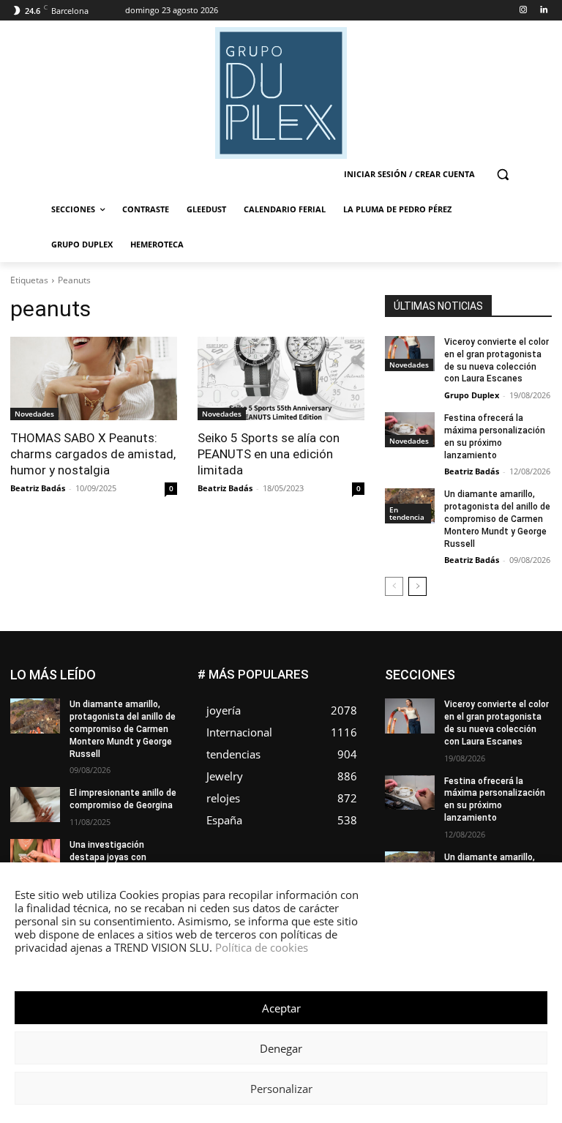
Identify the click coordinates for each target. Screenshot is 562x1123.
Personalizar (281, 1088)
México (536, 735)
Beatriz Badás (37, 487)
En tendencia (406, 513)
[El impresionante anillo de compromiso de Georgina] (35, 804)
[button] (502, 174)
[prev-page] (394, 586)
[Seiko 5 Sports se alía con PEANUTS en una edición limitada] (281, 378)
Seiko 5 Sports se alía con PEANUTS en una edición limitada (269, 453)
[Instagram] (522, 10)
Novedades (34, 413)
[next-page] (417, 586)
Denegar (281, 1048)
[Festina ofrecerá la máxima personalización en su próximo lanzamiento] (410, 429)
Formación (456, 713)
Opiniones (463, 757)
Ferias (539, 702)
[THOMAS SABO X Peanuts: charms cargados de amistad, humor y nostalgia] (93, 378)
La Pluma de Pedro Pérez (500, 724)
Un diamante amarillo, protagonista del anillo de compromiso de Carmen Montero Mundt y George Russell (497, 518)
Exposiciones (480, 702)
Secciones (529, 768)
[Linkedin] (543, 10)
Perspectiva (527, 757)
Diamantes (529, 669)
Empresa (461, 680)
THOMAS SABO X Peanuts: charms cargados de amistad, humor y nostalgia (93, 453)
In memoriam (524, 713)
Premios (471, 768)
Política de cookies (261, 947)
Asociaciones (460, 669)
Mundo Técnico (452, 746)
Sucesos (533, 779)
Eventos (535, 691)
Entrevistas (477, 691)
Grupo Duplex (471, 394)
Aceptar (281, 1008)
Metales (486, 735)
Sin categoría (468, 779)
